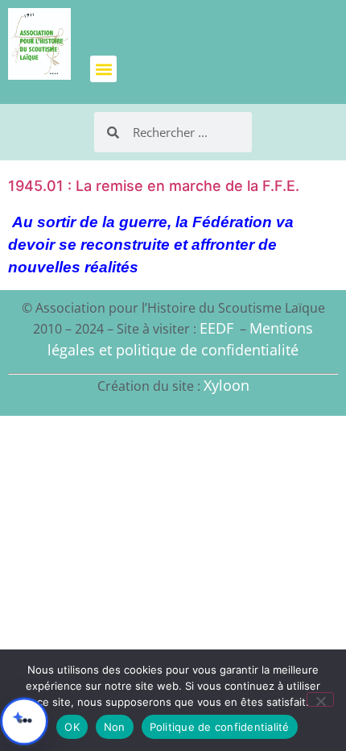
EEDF (216, 328)
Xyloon (226, 385)
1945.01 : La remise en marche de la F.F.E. (153, 185)
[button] (103, 69)
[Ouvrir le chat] (24, 721)
